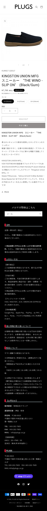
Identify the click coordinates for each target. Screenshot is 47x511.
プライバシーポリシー (15, 503)
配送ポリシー (37, 503)
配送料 (6, 93)
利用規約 (27, 503)
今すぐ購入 (23, 125)
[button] (4, 7)
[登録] (39, 214)
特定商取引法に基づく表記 (25, 506)
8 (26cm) (8, 101)
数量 (3, 106)
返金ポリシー (36, 499)
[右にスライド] (28, 64)
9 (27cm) (21, 101)
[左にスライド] (18, 64)
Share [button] (6, 192)
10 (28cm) (35, 101)
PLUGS (14, 499)
